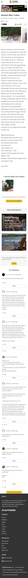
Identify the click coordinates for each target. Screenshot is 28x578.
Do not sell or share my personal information (15, 572)
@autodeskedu (8, 561)
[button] (2, 2)
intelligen (8, 383)
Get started (5, 543)
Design (4, 522)
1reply (4, 351)
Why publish (5, 541)
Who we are (5, 550)
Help (3, 546)
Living (3, 529)
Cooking (4, 527)
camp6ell (8, 448)
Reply (14, 286)
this (18, 65)
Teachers (4, 533)
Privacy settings (18, 570)
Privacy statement (8, 570)
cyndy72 (8, 291)
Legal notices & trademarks (10, 575)
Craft (3, 524)
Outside (11, 18)
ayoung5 (8, 431)
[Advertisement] (14, 8)
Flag (5, 282)
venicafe (5, 18)
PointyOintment (10, 274)
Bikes (16, 18)
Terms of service (19, 567)
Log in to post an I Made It (14, 201)
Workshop (4, 520)
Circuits (4, 517)
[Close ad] (26, 6)
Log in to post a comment (14, 492)
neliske (8, 357)
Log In (14, 263)
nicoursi (8, 322)
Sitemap (4, 548)
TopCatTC (8, 466)
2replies (5, 424)
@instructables (8, 558)
